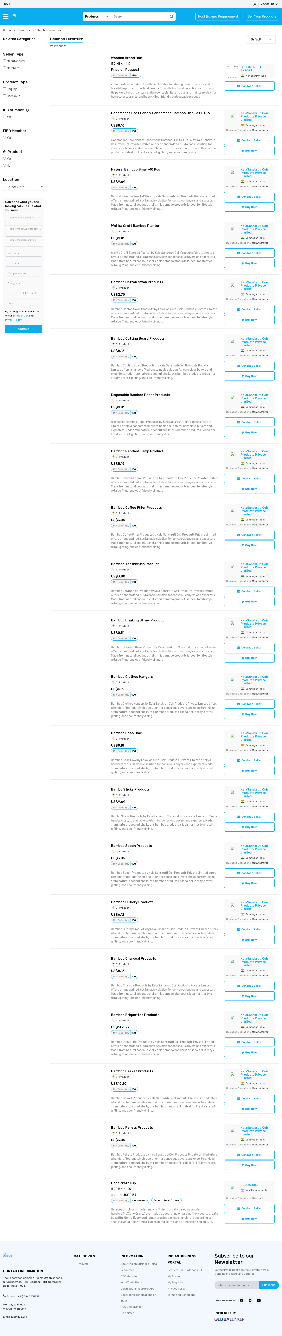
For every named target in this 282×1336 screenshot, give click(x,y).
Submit (23, 329)
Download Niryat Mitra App (137, 1288)
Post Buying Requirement (218, 16)
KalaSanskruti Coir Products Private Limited (254, 116)
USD (7, 4)
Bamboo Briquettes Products (135, 1015)
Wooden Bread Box (126, 58)
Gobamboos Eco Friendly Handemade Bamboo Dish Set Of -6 (160, 113)
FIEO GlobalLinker (132, 1306)
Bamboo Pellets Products (132, 1128)
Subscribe (269, 1285)
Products (92, 16)
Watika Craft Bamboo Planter (135, 226)
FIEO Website (129, 1276)
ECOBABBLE (250, 1185)
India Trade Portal (132, 1282)
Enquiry (12, 89)
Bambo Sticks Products (130, 789)
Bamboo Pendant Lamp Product (137, 451)
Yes (9, 117)
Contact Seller (251, 86)
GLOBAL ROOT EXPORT (251, 68)
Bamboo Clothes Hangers (132, 677)
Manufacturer (16, 61)
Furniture (24, 30)
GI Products (81, 1263)
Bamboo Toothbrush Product (135, 564)
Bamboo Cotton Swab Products (137, 282)
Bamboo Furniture (49, 30)
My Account (175, 1276)
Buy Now (251, 150)
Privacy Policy (13, 319)
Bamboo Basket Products (132, 1071)
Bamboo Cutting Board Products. (138, 338)
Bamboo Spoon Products (131, 846)
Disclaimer (127, 1313)
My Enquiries (176, 1282)
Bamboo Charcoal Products (133, 958)
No (8, 165)
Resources (127, 1270)
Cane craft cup (123, 1183)
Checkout (13, 96)
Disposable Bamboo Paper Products (140, 395)
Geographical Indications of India (138, 1297)
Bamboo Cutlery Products (132, 902)
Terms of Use (20, 315)
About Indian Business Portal (139, 1263)
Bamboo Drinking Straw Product (137, 620)
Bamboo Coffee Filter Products (136, 508)
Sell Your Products (262, 16)
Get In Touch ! (226, 1300)
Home (7, 30)
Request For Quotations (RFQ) (187, 1270)
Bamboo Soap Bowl (126, 733)
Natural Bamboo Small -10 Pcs (135, 169)
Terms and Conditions (181, 1294)
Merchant (13, 68)
